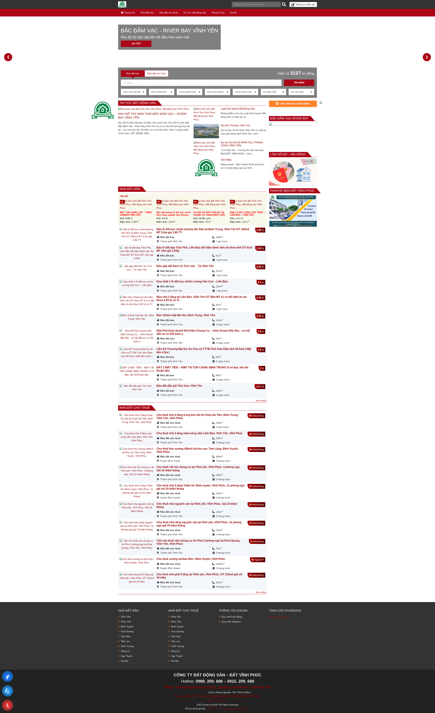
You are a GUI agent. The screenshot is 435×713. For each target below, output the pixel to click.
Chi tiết (136, 43)
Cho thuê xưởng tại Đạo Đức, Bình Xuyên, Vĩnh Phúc (190, 558)
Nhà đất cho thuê (168, 12)
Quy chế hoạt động (231, 616)
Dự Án (233, 12)
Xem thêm (261, 400)
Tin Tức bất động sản (194, 12)
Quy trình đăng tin (231, 621)
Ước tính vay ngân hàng (295, 103)
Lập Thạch (126, 656)
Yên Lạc (125, 641)
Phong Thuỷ (218, 12)
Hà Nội (124, 661)
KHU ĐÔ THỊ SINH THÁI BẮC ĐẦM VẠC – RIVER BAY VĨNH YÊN (152, 115)
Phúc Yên (126, 621)
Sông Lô (125, 651)
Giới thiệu (226, 159)
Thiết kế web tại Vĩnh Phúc (235, 708)
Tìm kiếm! (299, 82)
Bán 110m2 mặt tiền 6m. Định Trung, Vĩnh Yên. (186, 315)
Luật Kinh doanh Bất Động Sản (238, 108)
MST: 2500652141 (217, 700)
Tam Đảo (125, 636)
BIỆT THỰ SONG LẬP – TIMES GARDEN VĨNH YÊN (136, 213)
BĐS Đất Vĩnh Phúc (279, 616)
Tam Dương (127, 631)
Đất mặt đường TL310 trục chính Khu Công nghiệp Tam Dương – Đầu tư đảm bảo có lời (173, 215)
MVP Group (212, 708)
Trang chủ (129, 12)
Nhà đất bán (147, 12)
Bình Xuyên (127, 626)
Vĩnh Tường (127, 646)
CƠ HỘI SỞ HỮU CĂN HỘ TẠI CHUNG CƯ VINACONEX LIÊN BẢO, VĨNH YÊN (209, 215)
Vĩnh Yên (126, 616)
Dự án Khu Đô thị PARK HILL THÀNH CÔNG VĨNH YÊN (242, 144)
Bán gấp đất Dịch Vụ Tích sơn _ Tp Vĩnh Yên (185, 266)
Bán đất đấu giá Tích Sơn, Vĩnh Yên (179, 385)
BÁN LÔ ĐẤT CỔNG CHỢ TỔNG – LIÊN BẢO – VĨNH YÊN (247, 213)
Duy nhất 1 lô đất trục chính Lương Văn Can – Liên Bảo (192, 281)
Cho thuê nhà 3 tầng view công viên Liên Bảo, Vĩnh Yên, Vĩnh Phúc (199, 433)
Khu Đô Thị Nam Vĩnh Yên (235, 125)
